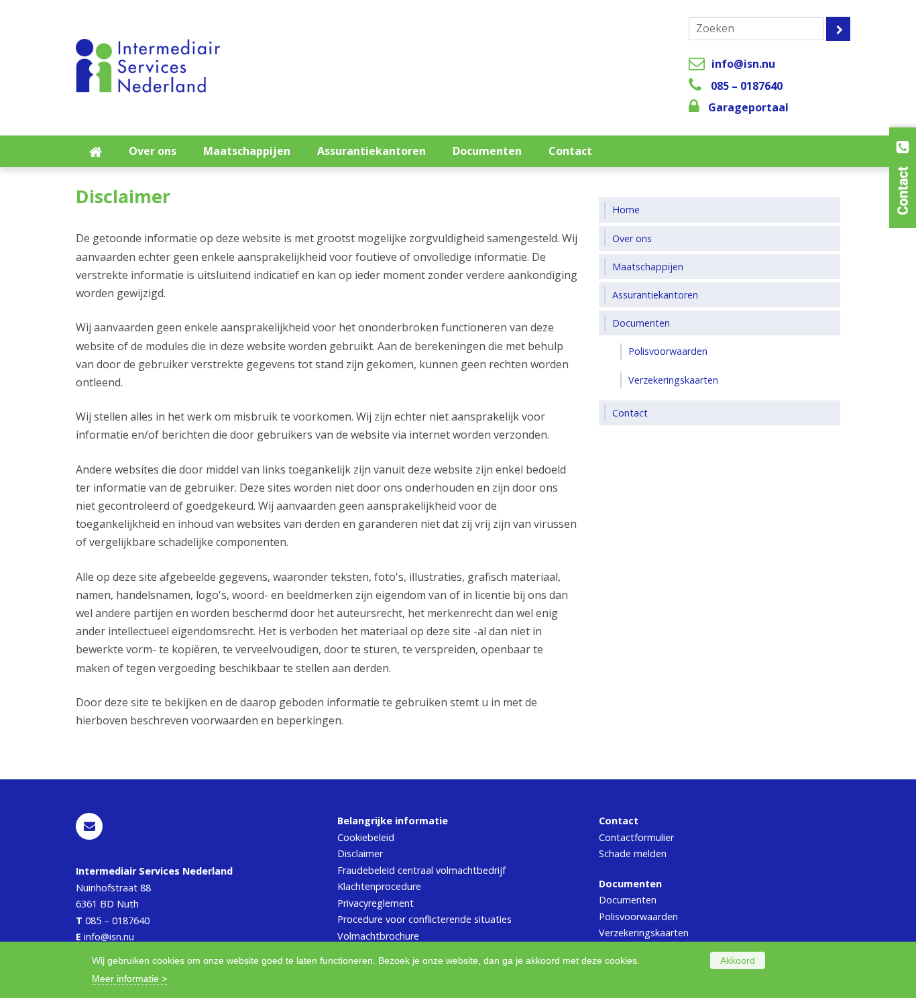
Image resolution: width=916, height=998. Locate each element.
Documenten (627, 899)
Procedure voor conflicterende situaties (424, 919)
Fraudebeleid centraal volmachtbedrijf (421, 870)
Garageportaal (748, 107)
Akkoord (737, 960)
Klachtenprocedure (379, 886)
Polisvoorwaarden (638, 916)
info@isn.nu (743, 63)
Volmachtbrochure (378, 936)
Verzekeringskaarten (644, 932)
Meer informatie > (129, 978)
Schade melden (633, 853)
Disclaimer (360, 853)
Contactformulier (636, 837)
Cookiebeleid (365, 837)
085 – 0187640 (747, 85)
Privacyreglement (375, 903)
